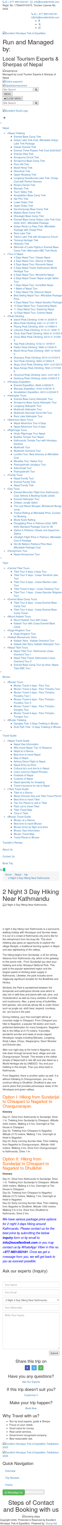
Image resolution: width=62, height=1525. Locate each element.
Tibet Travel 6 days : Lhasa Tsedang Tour (36, 588)
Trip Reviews (12, 1477)
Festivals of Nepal (23, 775)
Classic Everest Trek (25, 147)
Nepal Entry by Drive (25, 765)
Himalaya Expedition (19, 381)
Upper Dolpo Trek (23, 205)
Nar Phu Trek (21, 198)
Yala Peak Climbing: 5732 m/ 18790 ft (34, 343)
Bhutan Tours (15, 682)
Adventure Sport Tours (20, 419)
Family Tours (15, 475)
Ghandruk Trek (22, 171)
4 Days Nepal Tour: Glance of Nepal (33, 261)
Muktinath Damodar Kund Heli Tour (33, 412)
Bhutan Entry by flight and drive (31, 827)
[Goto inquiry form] (1, 869)
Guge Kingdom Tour (19, 630)
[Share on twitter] (34, 1367)
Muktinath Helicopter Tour (28, 409)
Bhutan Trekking (17, 720)
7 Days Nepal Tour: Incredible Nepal (33, 285)
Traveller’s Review (12, 842)
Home (8, 874)
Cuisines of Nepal (23, 778)
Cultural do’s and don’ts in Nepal (31, 768)
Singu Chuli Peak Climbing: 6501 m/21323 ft (38, 364)
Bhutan (6, 677)
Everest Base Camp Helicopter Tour (33, 399)
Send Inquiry (35, 1492)
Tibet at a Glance (23, 792)
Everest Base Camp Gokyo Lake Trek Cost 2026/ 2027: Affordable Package (37, 221)
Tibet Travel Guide (18, 789)
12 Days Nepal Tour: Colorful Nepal (33, 312)
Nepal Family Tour (24, 478)
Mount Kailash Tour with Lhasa (30, 620)
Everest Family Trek (24, 481)
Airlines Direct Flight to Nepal (29, 761)
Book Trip (8, 863)
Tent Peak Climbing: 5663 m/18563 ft (34, 361)
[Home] (31, 117)
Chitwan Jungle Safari (26, 502)
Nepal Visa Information (26, 744)
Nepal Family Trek (24, 485)
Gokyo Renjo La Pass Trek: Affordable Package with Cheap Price (34, 228)
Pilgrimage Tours (17, 430)
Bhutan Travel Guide (19, 816)
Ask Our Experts (31, 1381)
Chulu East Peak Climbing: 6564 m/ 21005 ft (38, 333)
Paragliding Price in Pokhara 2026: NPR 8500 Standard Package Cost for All (35, 524)
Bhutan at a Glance (24, 820)
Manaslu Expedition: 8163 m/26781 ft (34, 388)
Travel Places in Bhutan (26, 837)
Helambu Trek (21, 243)
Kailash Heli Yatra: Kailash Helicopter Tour (37, 644)
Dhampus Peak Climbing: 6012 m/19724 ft (37, 357)
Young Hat (51, 1523)
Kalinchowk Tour (23, 468)
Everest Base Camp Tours (22, 599)
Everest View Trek (23, 154)
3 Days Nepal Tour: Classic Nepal (32, 257)
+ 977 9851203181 (18, 1)
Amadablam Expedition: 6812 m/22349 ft (36, 392)
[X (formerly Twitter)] (39, 24)
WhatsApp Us (14, 1492)
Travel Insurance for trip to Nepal (32, 785)
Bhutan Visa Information (27, 830)
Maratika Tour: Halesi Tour (28, 461)
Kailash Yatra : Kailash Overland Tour (34, 640)
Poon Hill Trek (21, 164)
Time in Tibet (21, 813)
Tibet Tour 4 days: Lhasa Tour (30, 571)
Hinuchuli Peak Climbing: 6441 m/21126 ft (36, 374)
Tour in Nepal (15, 254)
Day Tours (14, 488)
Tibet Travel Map (23, 809)
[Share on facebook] (27, 1367)
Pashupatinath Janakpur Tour (30, 464)
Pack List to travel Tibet (26, 806)
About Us (8, 849)
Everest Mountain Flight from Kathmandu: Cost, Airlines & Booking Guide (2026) (36, 493)
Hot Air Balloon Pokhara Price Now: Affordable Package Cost (33, 545)
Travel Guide (10, 735)
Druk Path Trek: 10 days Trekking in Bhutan (37, 727)
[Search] (36, 89)
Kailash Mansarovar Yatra (22, 637)
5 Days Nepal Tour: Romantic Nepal (33, 264)
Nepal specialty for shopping (29, 782)
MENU (7, 94)
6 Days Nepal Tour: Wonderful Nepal (34, 274)
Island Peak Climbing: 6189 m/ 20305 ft (35, 319)
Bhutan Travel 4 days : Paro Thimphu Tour (37, 689)
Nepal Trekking (16, 133)
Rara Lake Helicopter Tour (28, 416)
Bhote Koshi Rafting (24, 519)
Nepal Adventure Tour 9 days (30, 426)
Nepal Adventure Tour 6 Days (30, 423)
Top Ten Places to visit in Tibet (30, 803)
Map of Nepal (21, 758)
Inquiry (9, 1484)
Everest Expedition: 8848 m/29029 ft (33, 385)
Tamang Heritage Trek (26, 240)
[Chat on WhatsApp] (4, 869)
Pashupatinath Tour (24, 471)
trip (26, 874)
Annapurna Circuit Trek (26, 157)
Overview (10, 1471)
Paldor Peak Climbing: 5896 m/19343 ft (35, 347)
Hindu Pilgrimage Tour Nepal (29, 433)
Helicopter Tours (17, 395)
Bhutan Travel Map (24, 834)
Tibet (5, 563)
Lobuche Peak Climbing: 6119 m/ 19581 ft (37, 330)
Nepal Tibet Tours (18, 647)
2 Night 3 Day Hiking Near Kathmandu (29, 878)
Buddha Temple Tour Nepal (29, 437)
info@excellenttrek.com (46, 1)
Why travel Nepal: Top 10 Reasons (33, 747)
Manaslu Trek (21, 188)
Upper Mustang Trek (25, 174)
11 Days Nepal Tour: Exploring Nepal (34, 309)
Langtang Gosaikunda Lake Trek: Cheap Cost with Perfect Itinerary (36, 179)
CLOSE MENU (14, 98)
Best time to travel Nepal (27, 754)
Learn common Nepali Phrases (31, 771)
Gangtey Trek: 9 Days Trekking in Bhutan (36, 723)
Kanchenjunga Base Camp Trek (31, 209)
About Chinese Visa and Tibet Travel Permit (37, 796)
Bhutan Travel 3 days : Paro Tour (32, 685)
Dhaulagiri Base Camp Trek (29, 216)
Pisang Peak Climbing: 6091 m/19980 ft (35, 326)
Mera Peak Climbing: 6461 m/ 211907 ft (35, 323)
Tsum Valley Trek (23, 191)
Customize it (31, 1395)
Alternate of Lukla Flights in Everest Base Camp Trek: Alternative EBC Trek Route (36, 248)
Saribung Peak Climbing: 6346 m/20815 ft (36, 378)
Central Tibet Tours (18, 568)
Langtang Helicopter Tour (28, 406)
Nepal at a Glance (23, 751)
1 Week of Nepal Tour (26, 288)
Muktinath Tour (22, 447)
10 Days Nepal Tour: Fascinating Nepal (35, 305)
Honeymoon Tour (17, 551)
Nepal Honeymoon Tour (27, 554)
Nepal (6, 128)
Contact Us (9, 856)
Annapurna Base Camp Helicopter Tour (35, 402)
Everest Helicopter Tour (26, 499)
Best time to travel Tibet (27, 799)
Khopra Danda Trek (24, 185)
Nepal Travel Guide (18, 740)
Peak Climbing (16, 316)
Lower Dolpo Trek (23, 202)
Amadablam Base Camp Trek (30, 195)
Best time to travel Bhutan (28, 823)
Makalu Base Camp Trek (27, 212)
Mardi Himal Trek (23, 167)
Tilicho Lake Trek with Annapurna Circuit (36, 236)
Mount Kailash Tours (19, 616)
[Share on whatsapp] (40, 1367)
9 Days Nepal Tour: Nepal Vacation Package (38, 302)
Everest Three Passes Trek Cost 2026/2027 (37, 150)
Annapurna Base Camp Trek (29, 160)
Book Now (31, 1408)
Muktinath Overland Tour (27, 450)
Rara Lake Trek (22, 233)
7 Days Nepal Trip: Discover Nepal (32, 292)
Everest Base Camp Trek (27, 136)
